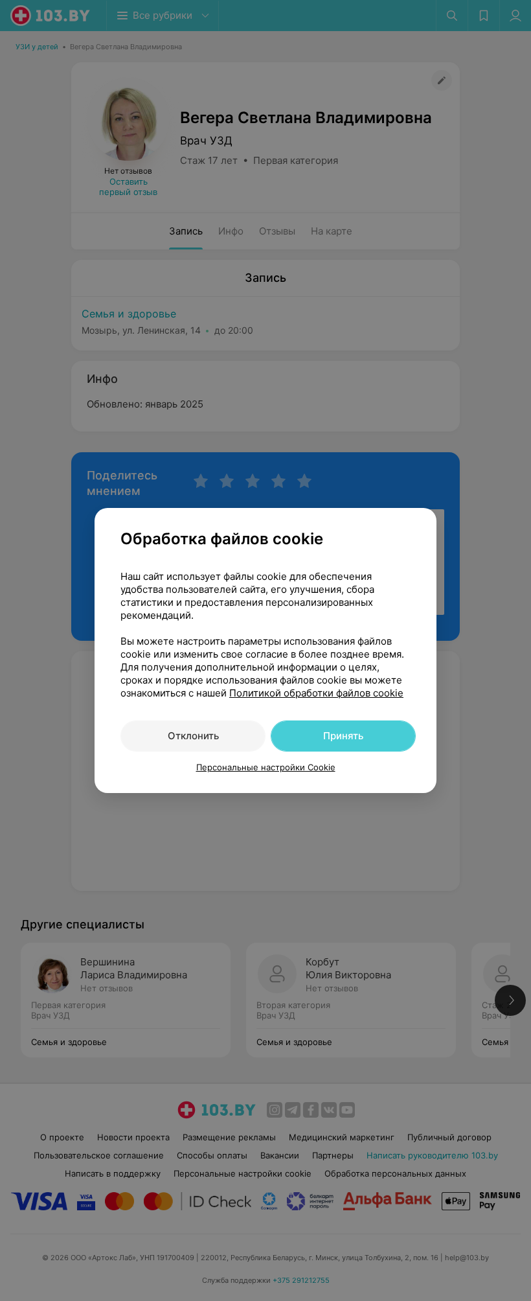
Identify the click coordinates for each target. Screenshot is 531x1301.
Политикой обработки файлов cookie (316, 693)
